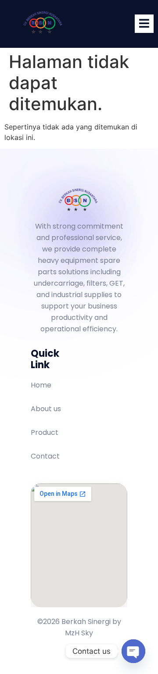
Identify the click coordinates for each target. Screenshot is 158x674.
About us (46, 409)
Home (41, 385)
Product (44, 432)
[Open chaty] (133, 651)
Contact (45, 456)
